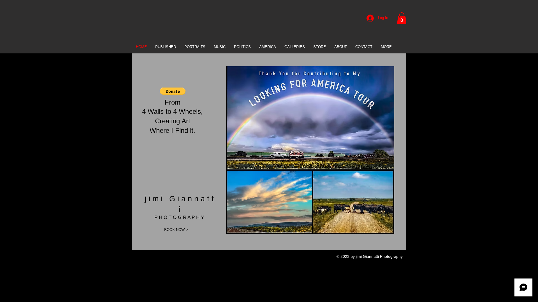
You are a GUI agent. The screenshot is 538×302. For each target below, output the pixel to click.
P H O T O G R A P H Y (179, 217)
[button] (402, 18)
